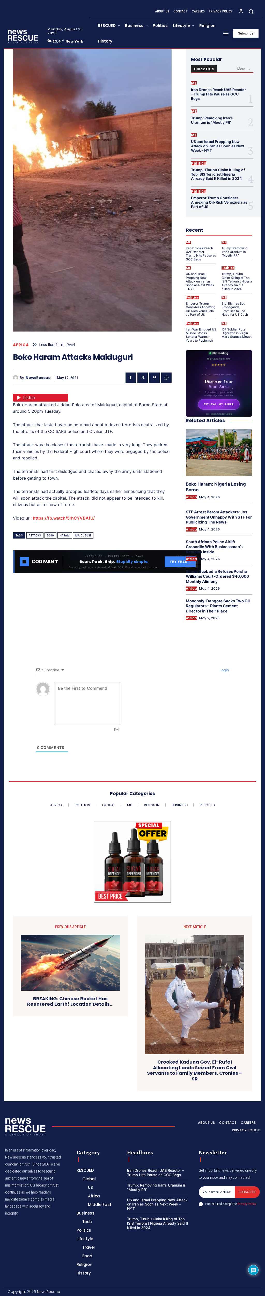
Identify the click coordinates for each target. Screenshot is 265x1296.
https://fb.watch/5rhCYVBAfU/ (64, 518)
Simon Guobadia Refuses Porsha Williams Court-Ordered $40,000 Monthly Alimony (217, 576)
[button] (251, 11)
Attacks (35, 535)
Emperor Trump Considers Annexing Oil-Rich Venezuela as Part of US (219, 202)
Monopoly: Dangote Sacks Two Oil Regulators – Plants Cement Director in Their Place (218, 605)
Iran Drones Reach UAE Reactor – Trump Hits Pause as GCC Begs (218, 94)
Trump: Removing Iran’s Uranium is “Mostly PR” (212, 120)
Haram (65, 535)
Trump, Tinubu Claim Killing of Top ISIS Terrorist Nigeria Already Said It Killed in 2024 (218, 174)
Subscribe (247, 1192)
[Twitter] (142, 378)
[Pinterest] (154, 378)
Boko (50, 535)
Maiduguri (83, 535)
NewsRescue (38, 378)
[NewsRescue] (23, 36)
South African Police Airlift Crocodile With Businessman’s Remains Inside (214, 546)
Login (223, 670)
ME (194, 83)
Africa (21, 345)
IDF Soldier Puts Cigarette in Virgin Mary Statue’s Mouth (237, 333)
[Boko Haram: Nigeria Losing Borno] (219, 452)
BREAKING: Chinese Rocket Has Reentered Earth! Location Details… (70, 1001)
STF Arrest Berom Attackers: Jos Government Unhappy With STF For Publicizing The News (219, 517)
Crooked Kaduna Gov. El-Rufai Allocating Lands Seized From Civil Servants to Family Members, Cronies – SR (194, 1070)
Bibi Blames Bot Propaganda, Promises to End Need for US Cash (235, 308)
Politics (198, 163)
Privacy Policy (247, 1204)
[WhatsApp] (166, 378)
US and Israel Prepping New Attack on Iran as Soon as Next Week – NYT (217, 146)
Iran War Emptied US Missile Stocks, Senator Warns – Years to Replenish (201, 334)
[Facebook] (131, 378)
